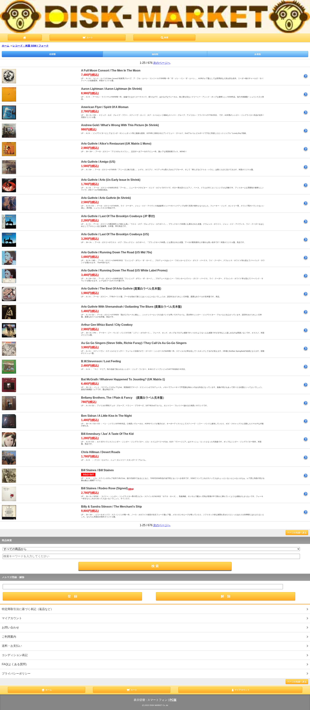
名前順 (52, 54)
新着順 (257, 54)
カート (89, 37)
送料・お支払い (12, 645)
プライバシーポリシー (16, 673)
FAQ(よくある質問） (15, 664)
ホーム (5, 45)
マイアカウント (12, 618)
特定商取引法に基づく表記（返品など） (27, 609)
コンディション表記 (15, 655)
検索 (166, 37)
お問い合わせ (10, 627)
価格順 (155, 54)
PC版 (173, 699)
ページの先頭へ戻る (297, 532)
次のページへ (161, 62)
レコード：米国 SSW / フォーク (31, 45)
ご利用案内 (9, 636)
